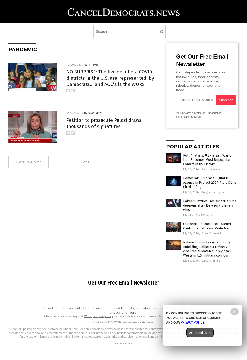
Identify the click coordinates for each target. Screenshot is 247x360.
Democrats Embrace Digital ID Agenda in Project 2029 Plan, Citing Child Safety (209, 182)
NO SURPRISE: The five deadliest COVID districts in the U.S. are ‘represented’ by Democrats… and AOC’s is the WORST (110, 78)
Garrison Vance (210, 169)
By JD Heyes (91, 64)
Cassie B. (206, 214)
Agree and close (200, 332)
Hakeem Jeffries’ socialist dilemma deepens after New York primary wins (209, 205)
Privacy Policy (123, 343)
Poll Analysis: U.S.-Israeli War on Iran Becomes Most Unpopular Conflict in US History (208, 159)
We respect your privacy (98, 316)
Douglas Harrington (213, 192)
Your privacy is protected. (191, 112)
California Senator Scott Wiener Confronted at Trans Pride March (208, 226)
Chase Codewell (211, 233)
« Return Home (28, 162)
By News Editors (93, 113)
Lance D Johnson (211, 260)
